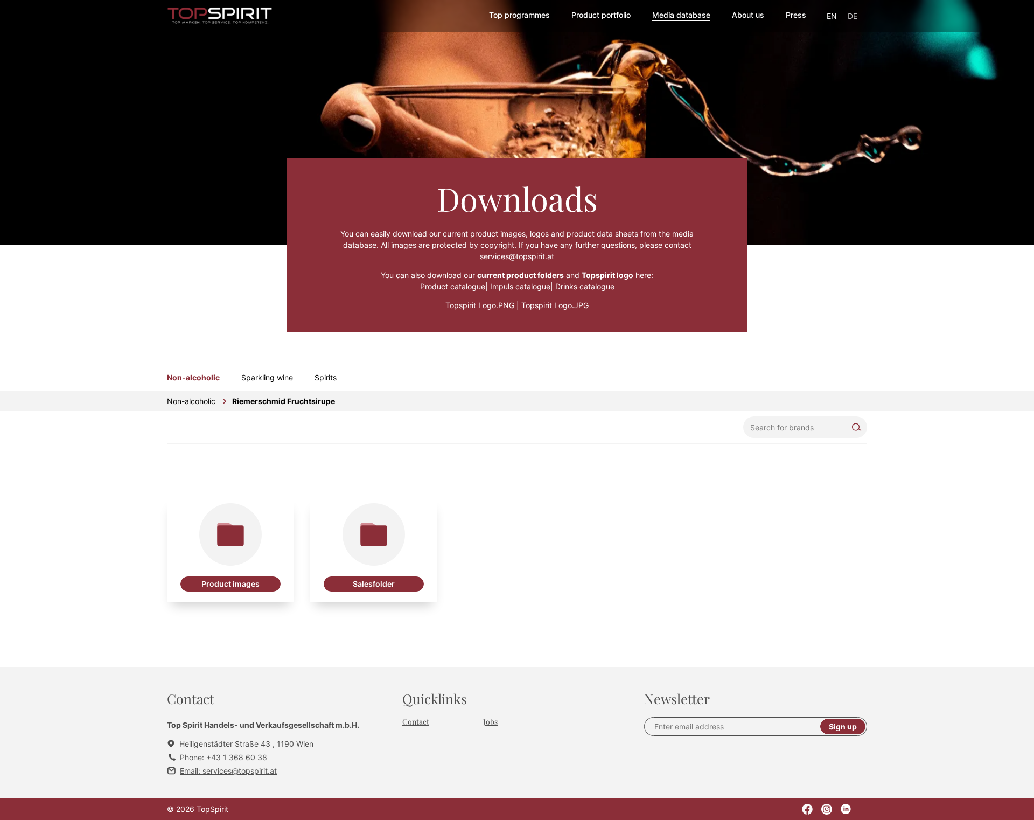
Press (796, 14)
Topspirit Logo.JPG (555, 305)
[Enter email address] (736, 726)
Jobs (490, 722)
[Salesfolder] (373, 550)
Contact (415, 722)
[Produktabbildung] (230, 550)
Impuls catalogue (520, 286)
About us (748, 14)
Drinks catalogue (584, 286)
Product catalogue (452, 286)
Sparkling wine (267, 377)
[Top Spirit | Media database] (220, 16)
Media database (681, 14)
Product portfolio (601, 14)
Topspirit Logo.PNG (479, 305)
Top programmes (519, 14)
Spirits (326, 377)
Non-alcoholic (193, 377)
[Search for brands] (805, 427)
